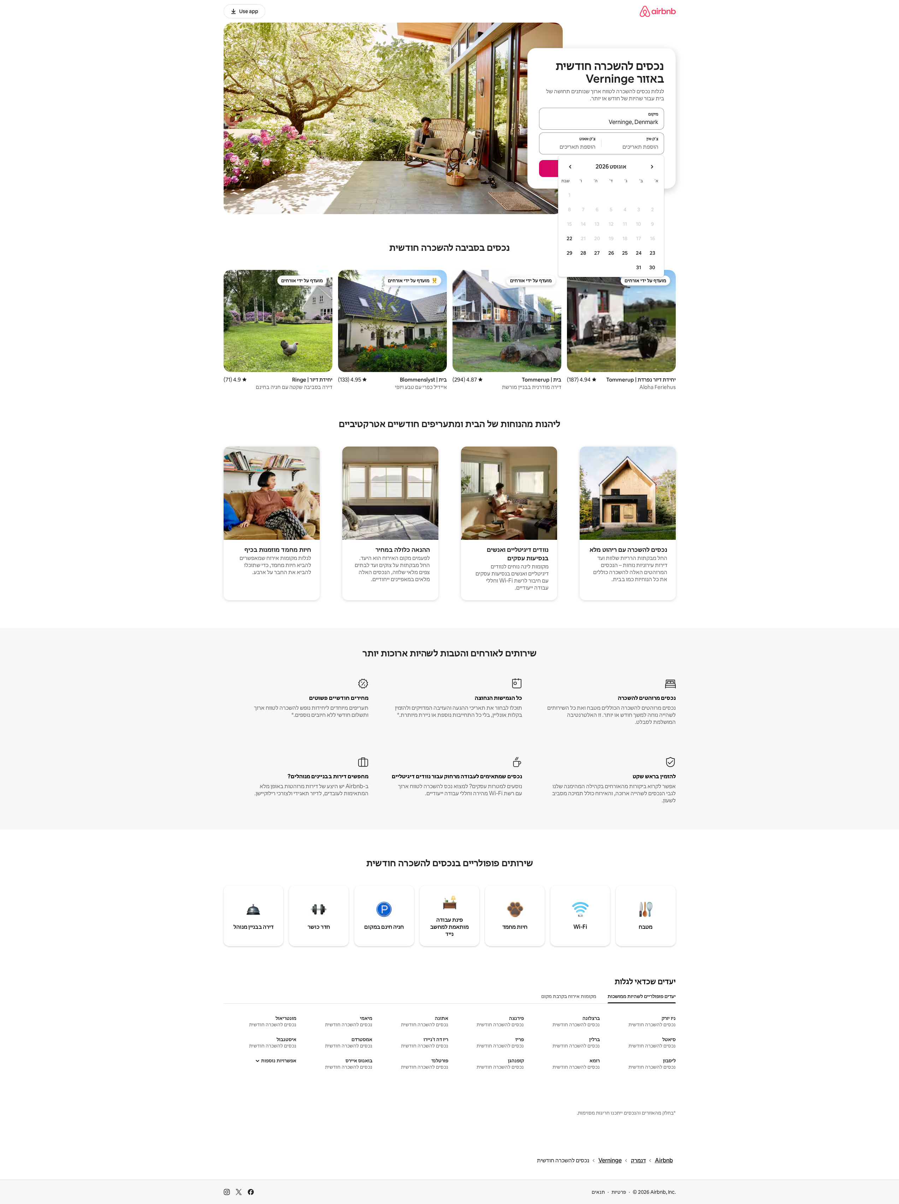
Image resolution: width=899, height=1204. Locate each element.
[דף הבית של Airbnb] (658, 11)
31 (638, 267)
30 (652, 267)
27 (597, 253)
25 (625, 253)
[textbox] (632, 146)
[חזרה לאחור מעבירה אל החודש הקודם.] (652, 167)
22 (569, 238)
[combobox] (601, 122)
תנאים (598, 1192)
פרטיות (618, 1192)
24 (638, 253)
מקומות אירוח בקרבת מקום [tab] (568, 996)
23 (652, 253)
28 (583, 253)
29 (569, 253)
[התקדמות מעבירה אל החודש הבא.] (570, 167)
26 (611, 253)
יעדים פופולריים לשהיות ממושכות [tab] (642, 996)
